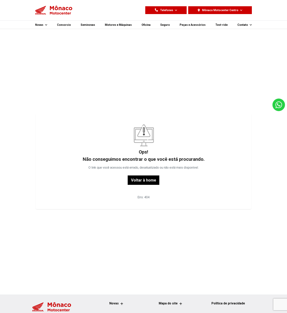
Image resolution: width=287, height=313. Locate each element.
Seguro (165, 24)
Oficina (146, 24)
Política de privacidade (228, 303)
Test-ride (221, 24)
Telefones (167, 10)
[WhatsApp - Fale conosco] (278, 105)
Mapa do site (168, 303)
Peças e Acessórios (193, 24)
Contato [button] (243, 24)
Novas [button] (39, 24)
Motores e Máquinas (118, 24)
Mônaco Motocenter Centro (220, 10)
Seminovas (88, 24)
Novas (114, 303)
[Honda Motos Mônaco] (53, 10)
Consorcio (64, 24)
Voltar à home (143, 180)
